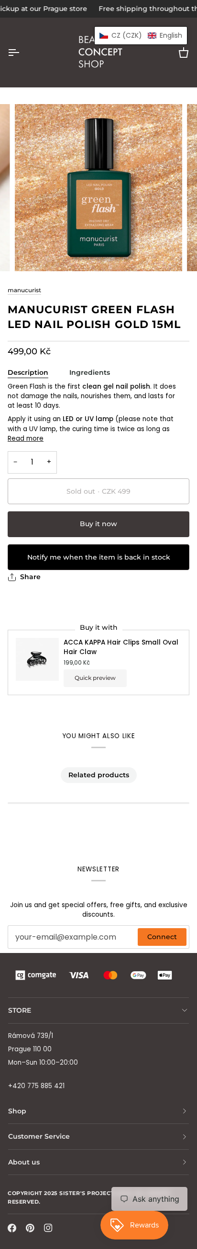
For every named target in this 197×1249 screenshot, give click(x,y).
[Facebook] (12, 1228)
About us (24, 1162)
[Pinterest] (30, 1228)
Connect (162, 937)
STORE (19, 1010)
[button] (141, 35)
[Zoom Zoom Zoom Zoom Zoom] (98, 187)
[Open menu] (22, 52)
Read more (26, 438)
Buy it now (98, 524)
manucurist (24, 290)
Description (28, 372)
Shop (17, 1111)
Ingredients (89, 372)
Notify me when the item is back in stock (98, 557)
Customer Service (39, 1136)
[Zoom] (32, 253)
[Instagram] (48, 1228)
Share (30, 577)
